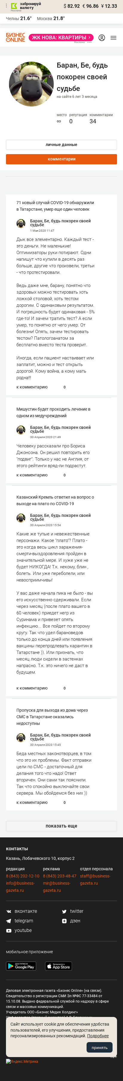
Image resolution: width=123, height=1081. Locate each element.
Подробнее (98, 1035)
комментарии (62, 159)
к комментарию (31, 387)
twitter (76, 911)
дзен (74, 921)
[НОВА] (59, 37)
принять (99, 1047)
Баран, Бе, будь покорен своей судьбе (60, 222)
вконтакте (25, 911)
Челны (12, 18)
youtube (22, 930)
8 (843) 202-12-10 (22, 876)
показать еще (61, 826)
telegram (23, 921)
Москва (44, 18)
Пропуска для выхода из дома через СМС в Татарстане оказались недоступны (52, 717)
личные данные (61, 144)
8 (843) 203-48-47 (59, 876)
